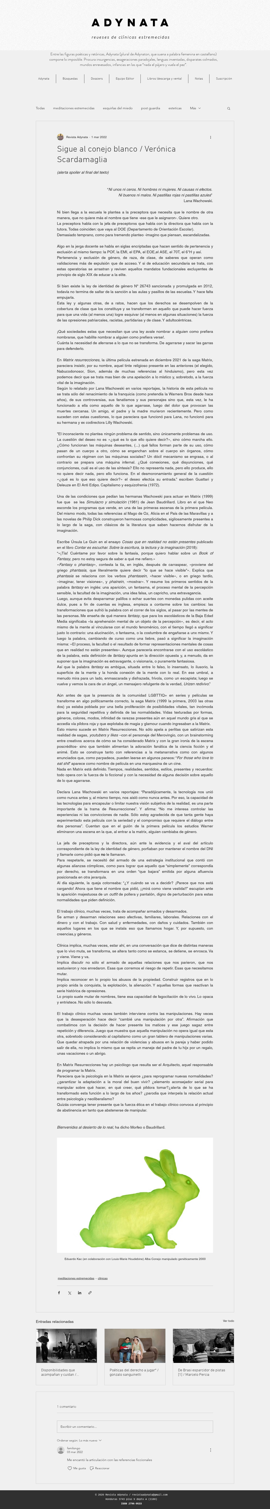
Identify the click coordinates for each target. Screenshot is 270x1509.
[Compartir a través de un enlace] (90, 1293)
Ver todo (228, 1320)
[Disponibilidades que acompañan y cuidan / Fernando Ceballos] (66, 1346)
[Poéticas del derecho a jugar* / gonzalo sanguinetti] (135, 1346)
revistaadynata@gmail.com (149, 1494)
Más (193, 108)
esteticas (175, 108)
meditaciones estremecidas (73, 108)
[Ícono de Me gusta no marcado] (70, 1468)
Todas (40, 108)
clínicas (103, 1278)
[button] (229, 108)
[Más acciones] (210, 137)
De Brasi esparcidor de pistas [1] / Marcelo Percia (201, 1372)
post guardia (150, 108)
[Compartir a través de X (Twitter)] (69, 1293)
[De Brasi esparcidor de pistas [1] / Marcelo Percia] (203, 1346)
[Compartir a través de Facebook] (59, 1293)
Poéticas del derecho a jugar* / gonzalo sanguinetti (134, 1372)
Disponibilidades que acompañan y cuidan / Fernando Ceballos (58, 1372)
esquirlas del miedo (118, 108)
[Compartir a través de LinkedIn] (80, 1293)
